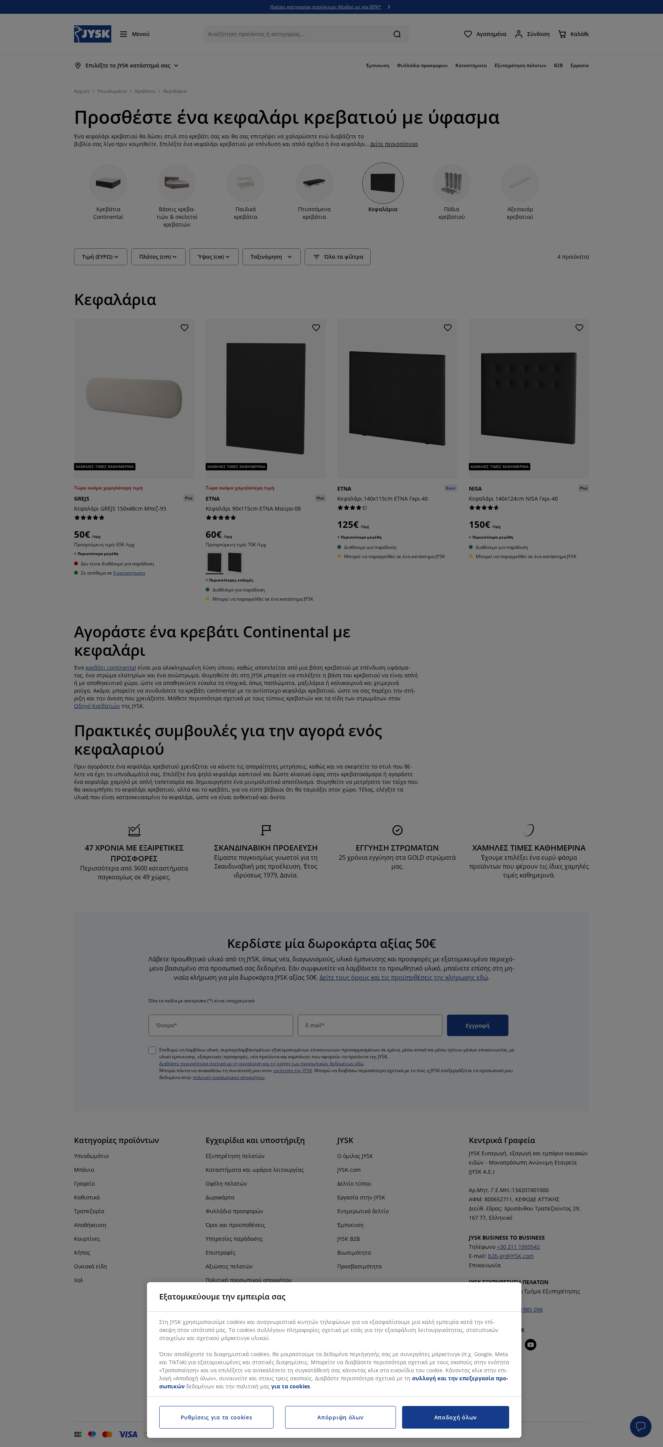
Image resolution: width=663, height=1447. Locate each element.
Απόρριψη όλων (340, 1417)
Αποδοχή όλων (455, 1417)
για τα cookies (290, 1386)
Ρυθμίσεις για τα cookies (216, 1417)
